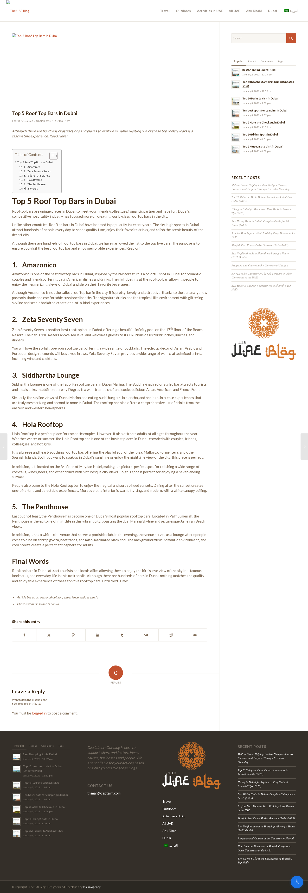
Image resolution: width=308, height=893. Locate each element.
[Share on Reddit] (171, 635)
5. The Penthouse (34, 184)
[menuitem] (165, 10)
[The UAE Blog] (17, 10)
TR (71, 120)
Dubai (60, 120)
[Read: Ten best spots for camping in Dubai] (235, 113)
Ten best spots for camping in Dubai (264, 110)
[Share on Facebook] (24, 635)
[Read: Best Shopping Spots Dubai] (235, 72)
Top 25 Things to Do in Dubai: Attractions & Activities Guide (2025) (263, 772)
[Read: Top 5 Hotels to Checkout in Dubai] (235, 125)
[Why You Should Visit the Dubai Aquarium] (304, 446)
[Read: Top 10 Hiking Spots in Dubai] (235, 137)
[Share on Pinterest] (73, 635)
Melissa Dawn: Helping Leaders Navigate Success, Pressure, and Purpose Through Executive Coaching (260, 187)
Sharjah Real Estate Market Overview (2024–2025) (260, 245)
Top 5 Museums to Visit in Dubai (262, 146)
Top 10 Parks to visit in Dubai (260, 98)
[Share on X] (49, 635)
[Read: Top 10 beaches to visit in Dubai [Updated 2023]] (235, 84)
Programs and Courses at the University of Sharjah (259, 265)
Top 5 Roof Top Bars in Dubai (35, 162)
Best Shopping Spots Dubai (259, 69)
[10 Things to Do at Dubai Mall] (3, 446)
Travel (166, 801)
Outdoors (169, 809)
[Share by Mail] (195, 635)
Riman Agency (92, 886)
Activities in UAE (173, 816)
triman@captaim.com (104, 793)
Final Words (31, 188)
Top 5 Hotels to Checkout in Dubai (263, 122)
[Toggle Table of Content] (51, 156)
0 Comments (43, 120)
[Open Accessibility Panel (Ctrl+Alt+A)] (297, 882)
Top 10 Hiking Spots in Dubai (260, 134)
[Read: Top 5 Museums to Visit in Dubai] (235, 149)
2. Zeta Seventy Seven (37, 171)
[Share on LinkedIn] (98, 635)
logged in (39, 713)
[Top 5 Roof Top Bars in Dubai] (109, 70)
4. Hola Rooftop (33, 180)
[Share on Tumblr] (122, 635)
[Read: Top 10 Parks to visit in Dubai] (235, 101)
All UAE (167, 823)
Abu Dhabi (169, 831)
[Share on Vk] (146, 635)
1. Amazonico (32, 167)
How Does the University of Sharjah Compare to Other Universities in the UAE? (264, 848)
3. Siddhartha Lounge (37, 175)
